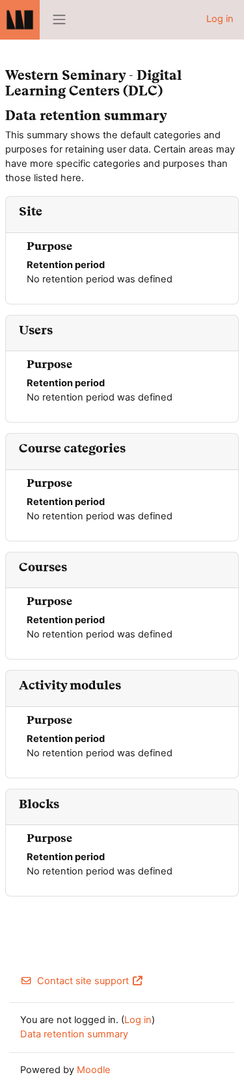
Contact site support (83, 981)
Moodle (94, 1070)
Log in (220, 19)
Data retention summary (74, 1034)
